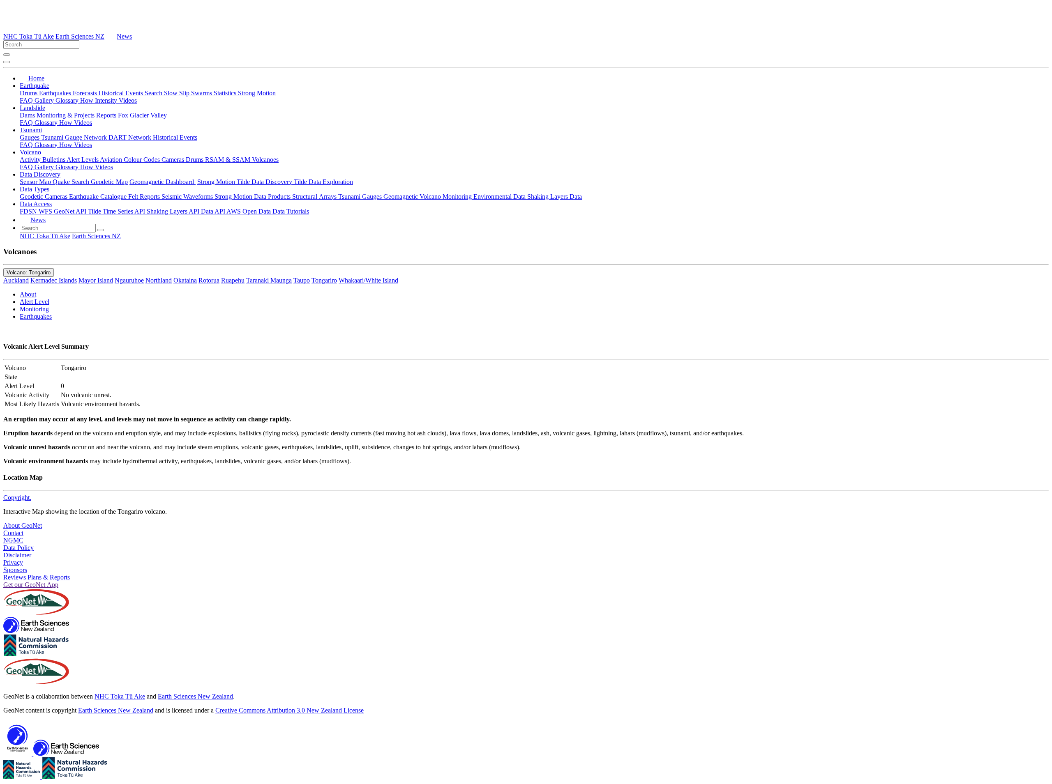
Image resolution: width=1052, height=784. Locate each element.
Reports (107, 115)
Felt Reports (144, 196)
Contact (13, 532)
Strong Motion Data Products (253, 196)
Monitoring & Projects (66, 115)
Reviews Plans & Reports (36, 577)
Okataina (185, 280)
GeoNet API (71, 211)
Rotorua (208, 280)
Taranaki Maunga (269, 280)
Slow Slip (177, 93)
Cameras (173, 159)
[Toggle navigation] (6, 62)
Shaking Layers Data (554, 196)
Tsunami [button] (31, 129)
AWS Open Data (249, 211)
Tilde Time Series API (117, 211)
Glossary (67, 100)
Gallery (45, 100)
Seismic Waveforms (188, 196)
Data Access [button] (36, 203)
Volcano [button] (30, 152)
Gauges (30, 137)
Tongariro (324, 280)
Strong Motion (257, 93)
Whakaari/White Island (368, 280)
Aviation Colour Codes (130, 159)
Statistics (226, 93)
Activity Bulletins (43, 159)
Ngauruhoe (129, 280)
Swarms (202, 93)
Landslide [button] (32, 107)
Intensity (107, 100)
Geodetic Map (109, 181)
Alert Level (34, 301)
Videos (128, 100)
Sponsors (15, 569)
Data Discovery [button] (40, 174)
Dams (28, 115)
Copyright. (17, 497)
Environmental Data (500, 196)
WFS (46, 211)
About (28, 294)
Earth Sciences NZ (79, 36)
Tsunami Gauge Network (74, 137)
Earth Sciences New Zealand (195, 696)
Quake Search (72, 181)
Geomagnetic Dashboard (162, 181)
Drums (29, 93)
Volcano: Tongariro (29, 272)
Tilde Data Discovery (265, 181)
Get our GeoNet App (30, 584)
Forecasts (86, 93)
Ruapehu (233, 280)
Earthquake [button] (34, 85)
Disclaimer (17, 555)
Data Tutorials (290, 211)
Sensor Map (36, 181)
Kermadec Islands (53, 280)
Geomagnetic (401, 196)
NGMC (13, 540)
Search (154, 93)
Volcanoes (265, 159)
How (87, 100)
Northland (158, 280)
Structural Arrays (315, 196)
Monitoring (34, 309)
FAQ (27, 100)
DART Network (130, 137)
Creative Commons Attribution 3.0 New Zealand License (289, 710)
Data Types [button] (34, 189)
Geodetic (32, 196)
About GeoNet (22, 525)
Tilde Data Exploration (323, 181)
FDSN (29, 211)
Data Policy (18, 547)
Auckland (16, 280)
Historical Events (122, 93)
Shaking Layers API (174, 211)
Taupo (301, 280)
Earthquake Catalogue (98, 196)
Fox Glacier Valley (142, 115)
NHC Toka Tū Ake (28, 36)
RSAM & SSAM (228, 159)
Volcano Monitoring (446, 196)
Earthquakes (56, 93)
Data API (213, 211)
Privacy (13, 562)
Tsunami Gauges (360, 196)
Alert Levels (83, 159)
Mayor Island (95, 280)
